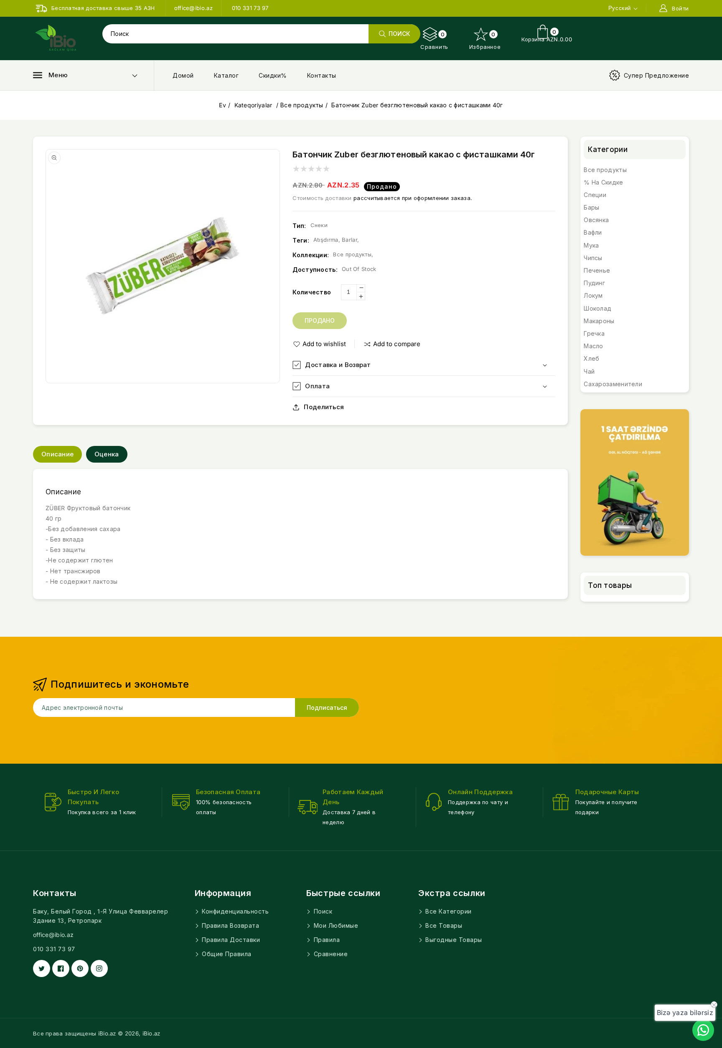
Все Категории (448, 911)
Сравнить (434, 40)
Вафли (593, 232)
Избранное (485, 40)
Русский (619, 8)
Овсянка (596, 219)
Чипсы (593, 257)
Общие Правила (226, 953)
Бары (591, 207)
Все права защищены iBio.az (74, 1033)
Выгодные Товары (453, 939)
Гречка (594, 333)
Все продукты (301, 105)
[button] (50, 75)
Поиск (322, 911)
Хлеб (591, 358)
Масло (593, 345)
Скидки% (273, 75)
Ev (222, 105)
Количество (311, 292)
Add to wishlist (324, 344)
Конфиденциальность (234, 911)
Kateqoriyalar (254, 105)
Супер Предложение (656, 75)
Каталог (226, 75)
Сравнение (330, 953)
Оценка (106, 454)
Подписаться (327, 707)
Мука (591, 245)
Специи (595, 194)
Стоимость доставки (321, 198)
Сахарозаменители (613, 383)
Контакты (321, 75)
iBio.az (151, 1033)
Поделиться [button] (324, 407)
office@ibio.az (53, 934)
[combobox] (261, 34)
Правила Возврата (229, 925)
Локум (593, 295)
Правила (326, 939)
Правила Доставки (230, 939)
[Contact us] (703, 1030)
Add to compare (396, 344)
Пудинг (594, 282)
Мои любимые (335, 925)
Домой (183, 75)
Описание (57, 454)
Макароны (599, 320)
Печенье (597, 270)
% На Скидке (603, 182)
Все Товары (443, 925)
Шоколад (597, 308)
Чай (589, 371)
